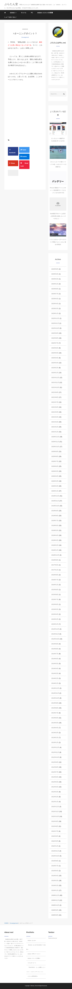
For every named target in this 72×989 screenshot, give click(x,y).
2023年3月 (54, 308)
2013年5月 (54, 723)
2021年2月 (54, 427)
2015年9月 (54, 589)
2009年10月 (55, 905)
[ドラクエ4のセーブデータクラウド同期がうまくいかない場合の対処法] (58, 230)
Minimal (32, 985)
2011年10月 (55, 816)
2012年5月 (54, 782)
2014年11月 (55, 634)
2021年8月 (54, 397)
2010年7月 (54, 866)
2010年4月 (54, 875)
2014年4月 (54, 668)
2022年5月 (54, 353)
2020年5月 (54, 471)
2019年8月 (54, 515)
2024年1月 (54, 284)
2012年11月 (55, 752)
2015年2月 (54, 619)
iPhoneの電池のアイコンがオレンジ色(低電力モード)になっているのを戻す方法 (58, 190)
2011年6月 (54, 836)
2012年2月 (54, 797)
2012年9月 (54, 762)
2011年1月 (54, 846)
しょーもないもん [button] (10, 17)
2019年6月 (54, 525)
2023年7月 (54, 294)
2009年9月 (54, 910)
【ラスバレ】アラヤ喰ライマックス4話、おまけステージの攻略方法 (58, 164)
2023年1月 (54, 313)
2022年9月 (54, 333)
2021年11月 (55, 382)
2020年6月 (54, 466)
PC (32, 12)
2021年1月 (54, 432)
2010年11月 (55, 851)
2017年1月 (54, 570)
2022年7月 (54, 343)
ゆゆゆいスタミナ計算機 (45, 12)
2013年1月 (54, 742)
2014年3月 (54, 673)
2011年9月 (54, 821)
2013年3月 (54, 732)
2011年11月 (55, 811)
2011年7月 (54, 831)
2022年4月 (54, 358)
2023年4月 (54, 303)
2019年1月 (54, 550)
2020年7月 (54, 461)
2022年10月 (55, 328)
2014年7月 (54, 654)
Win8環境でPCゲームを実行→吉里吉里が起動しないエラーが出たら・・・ (58, 216)
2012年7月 (54, 772)
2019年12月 (55, 496)
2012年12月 (55, 747)
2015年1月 (54, 624)
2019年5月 (54, 530)
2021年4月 (54, 417)
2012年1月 (54, 801)
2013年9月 (54, 703)
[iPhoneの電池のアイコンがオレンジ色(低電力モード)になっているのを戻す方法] (58, 178)
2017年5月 (54, 565)
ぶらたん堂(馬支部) (32, 976)
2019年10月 (55, 506)
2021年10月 (55, 387)
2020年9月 (54, 451)
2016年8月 (54, 575)
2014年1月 (54, 683)
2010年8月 (54, 861)
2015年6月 (54, 604)
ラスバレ (24, 12)
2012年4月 (54, 787)
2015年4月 (54, 614)
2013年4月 (54, 728)
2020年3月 (54, 481)
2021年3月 (54, 422)
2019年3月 (54, 540)
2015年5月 (54, 609)
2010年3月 (54, 880)
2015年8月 (54, 594)
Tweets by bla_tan (52, 938)
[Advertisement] (25, 98)
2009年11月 (55, 900)
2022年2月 (54, 368)
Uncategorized (25, 37)
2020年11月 (55, 442)
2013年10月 (55, 698)
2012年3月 (54, 792)
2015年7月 (54, 599)
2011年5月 (54, 841)
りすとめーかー (31, 962)
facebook (12, 152)
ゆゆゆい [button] (13, 12)
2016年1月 (54, 585)
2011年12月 (55, 806)
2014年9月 (54, 644)
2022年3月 (54, 363)
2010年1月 (54, 890)
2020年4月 (54, 476)
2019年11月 (55, 501)
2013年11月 (55, 693)
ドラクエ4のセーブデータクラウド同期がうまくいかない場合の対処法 (58, 242)
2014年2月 (54, 678)
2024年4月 (54, 274)
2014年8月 (54, 649)
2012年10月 (55, 757)
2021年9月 (54, 392)
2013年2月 (54, 737)
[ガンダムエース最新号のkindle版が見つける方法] (58, 128)
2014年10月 (55, 639)
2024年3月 (54, 279)
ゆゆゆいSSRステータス (33, 953)
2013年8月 (54, 708)
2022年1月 (54, 372)
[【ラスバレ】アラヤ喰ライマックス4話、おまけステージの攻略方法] (58, 152)
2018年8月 (54, 560)
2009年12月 (55, 895)
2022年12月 (55, 318)
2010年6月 (54, 871)
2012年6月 (54, 777)
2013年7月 (54, 713)
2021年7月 (54, 402)
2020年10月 (55, 446)
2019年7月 (54, 520)
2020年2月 (54, 486)
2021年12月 (55, 377)
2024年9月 (54, 269)
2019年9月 (54, 511)
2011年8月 (54, 826)
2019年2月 (54, 545)
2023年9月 (54, 289)
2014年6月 (54, 658)
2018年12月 (55, 555)
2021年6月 (54, 407)
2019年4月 (54, 535)
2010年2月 (54, 885)
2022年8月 (54, 338)
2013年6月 (54, 718)
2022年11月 (55, 323)
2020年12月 (55, 437)
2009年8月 (54, 915)
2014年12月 (55, 629)
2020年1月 (54, 491)
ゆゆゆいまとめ (31, 940)
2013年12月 (55, 688)
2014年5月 (54, 663)
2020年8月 (54, 456)
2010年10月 (55, 856)
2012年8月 (54, 767)
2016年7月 (54, 580)
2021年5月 (54, 412)
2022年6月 (54, 348)
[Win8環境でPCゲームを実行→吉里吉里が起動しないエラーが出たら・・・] (58, 204)
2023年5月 (54, 298)
